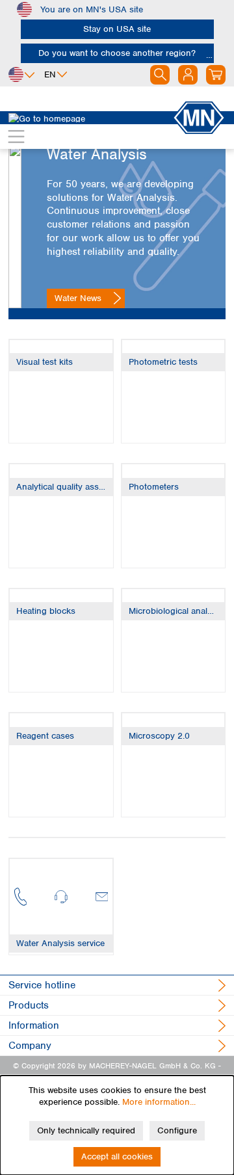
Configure (177, 1130)
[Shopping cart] (216, 75)
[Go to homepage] (90, 117)
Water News (78, 298)
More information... (159, 1101)
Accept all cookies (117, 1156)
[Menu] (16, 136)
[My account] (188, 75)
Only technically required (86, 1130)
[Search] (160, 75)
